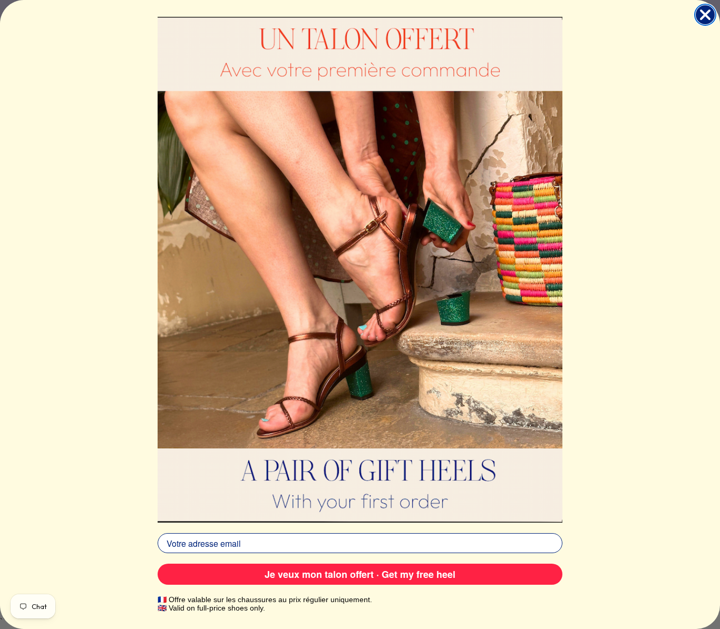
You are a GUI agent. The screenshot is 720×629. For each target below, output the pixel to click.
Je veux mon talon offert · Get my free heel (360, 574)
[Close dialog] (705, 14)
